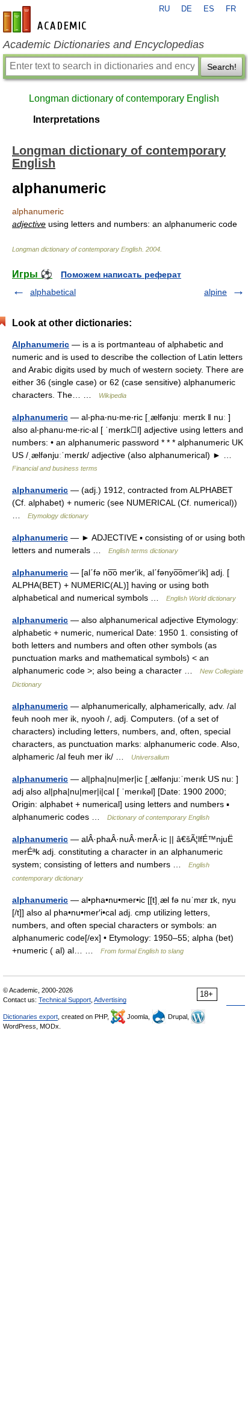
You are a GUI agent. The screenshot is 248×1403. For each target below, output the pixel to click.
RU (164, 9)
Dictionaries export (30, 1016)
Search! (222, 67)
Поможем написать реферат (121, 274)
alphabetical (53, 292)
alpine (215, 292)
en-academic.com (46, 19)
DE (186, 9)
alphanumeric (40, 417)
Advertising (110, 999)
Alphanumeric (40, 344)
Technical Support (65, 999)
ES (208, 9)
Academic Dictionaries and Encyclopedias (103, 45)
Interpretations (66, 119)
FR (231, 9)
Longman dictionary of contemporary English (124, 98)
